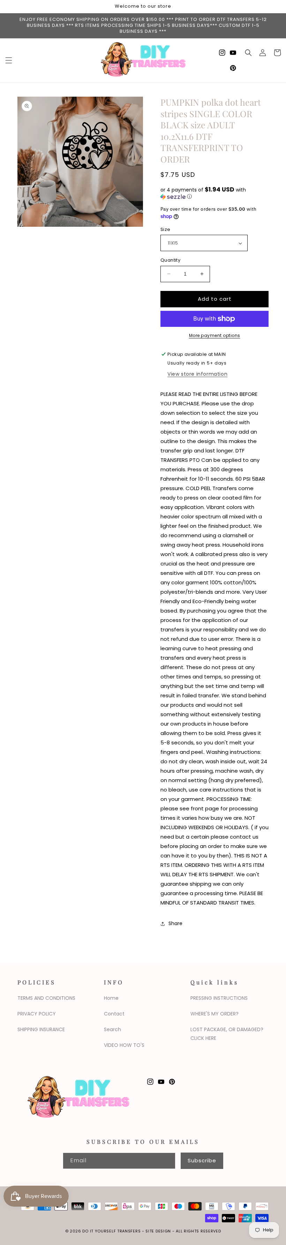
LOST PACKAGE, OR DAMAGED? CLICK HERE (226, 1034)
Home (111, 998)
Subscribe (202, 1160)
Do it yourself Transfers (111, 1231)
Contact (114, 1013)
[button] (8, 60)
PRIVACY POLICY (36, 1013)
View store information (197, 373)
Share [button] (175, 923)
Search (112, 1029)
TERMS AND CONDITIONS (46, 998)
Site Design (158, 1231)
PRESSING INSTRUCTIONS (219, 998)
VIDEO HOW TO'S (124, 1045)
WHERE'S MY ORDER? (214, 1013)
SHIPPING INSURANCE (41, 1029)
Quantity (170, 260)
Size (165, 229)
